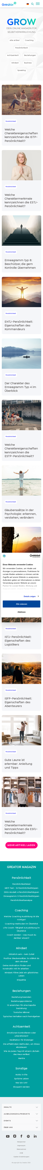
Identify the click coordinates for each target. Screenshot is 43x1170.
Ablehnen (22, 612)
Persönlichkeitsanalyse (21, 900)
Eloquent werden (21, 1087)
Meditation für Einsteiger (21, 1040)
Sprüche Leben (21, 1078)
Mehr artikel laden (21, 845)
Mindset (15, 62)
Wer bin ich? (22, 1082)
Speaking (21, 70)
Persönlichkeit (21, 47)
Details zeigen (30, 596)
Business (28, 62)
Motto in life (21, 1074)
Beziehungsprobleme (21, 1001)
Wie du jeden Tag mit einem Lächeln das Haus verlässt (21, 1053)
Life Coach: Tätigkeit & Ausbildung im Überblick (21, 929)
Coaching (29, 40)
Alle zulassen (21, 604)
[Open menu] (37, 3)
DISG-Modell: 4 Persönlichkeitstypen (21, 892)
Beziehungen (30, 55)
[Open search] (32, 3)
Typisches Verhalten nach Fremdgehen (21, 1016)
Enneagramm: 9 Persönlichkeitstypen (21, 896)
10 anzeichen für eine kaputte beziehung (21, 1007)
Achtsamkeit (13, 55)
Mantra (21, 1058)
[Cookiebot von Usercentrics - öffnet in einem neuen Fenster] (30, 556)
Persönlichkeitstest (21, 884)
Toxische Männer (21, 1012)
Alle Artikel (14, 40)
